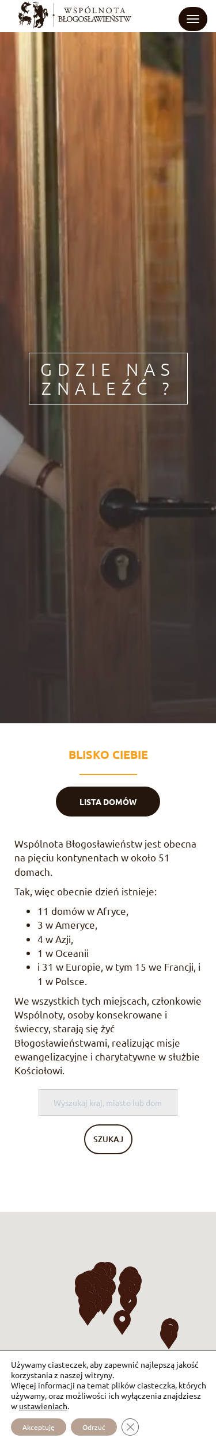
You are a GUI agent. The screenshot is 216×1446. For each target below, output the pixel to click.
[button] (87, 1313)
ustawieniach (43, 1406)
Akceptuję (38, 1427)
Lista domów (108, 801)
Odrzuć (93, 1427)
